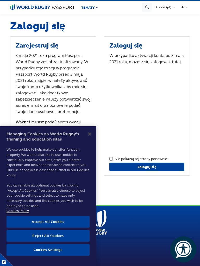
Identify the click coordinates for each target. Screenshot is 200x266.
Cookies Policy (18, 211)
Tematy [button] (88, 7)
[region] (48, 196)
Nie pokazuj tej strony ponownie (141, 158)
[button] (165, 7)
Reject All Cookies (48, 236)
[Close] (89, 134)
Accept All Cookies (48, 222)
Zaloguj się (147, 167)
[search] (147, 7)
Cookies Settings (6, 259)
